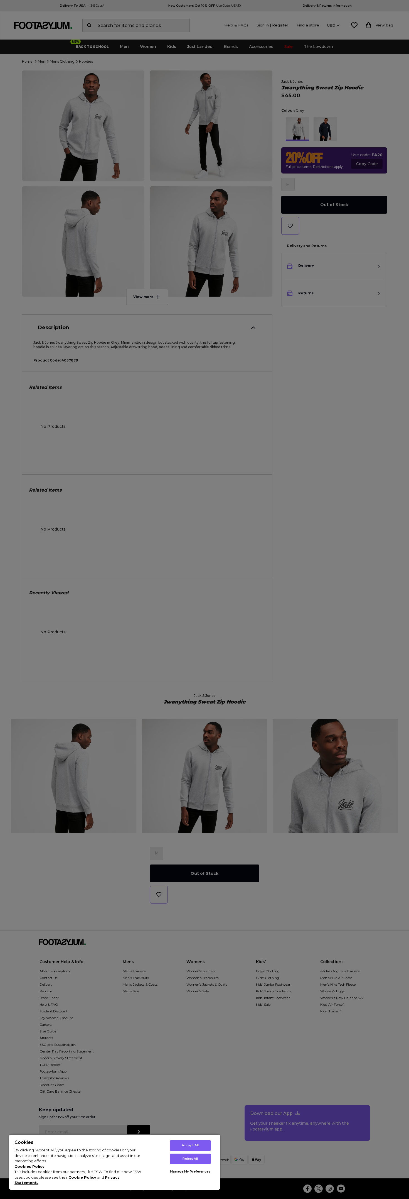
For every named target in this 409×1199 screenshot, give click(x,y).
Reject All (190, 1159)
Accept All (190, 1145)
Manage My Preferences (190, 1171)
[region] (114, 1162)
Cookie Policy (82, 1177)
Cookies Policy (29, 1166)
